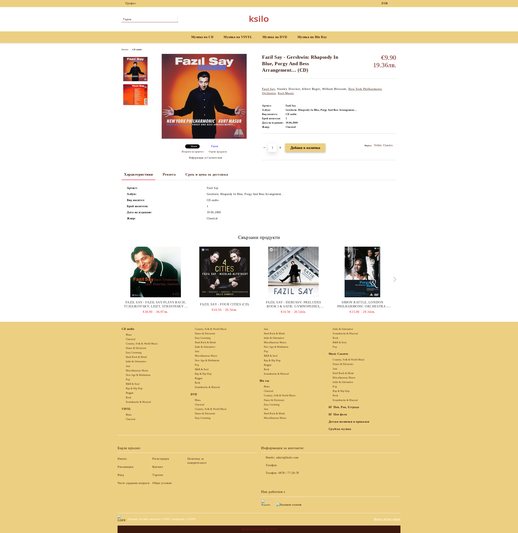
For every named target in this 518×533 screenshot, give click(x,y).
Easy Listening (133, 352)
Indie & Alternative (136, 361)
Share (194, 146)
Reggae (130, 392)
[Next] (393, 279)
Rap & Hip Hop (134, 388)
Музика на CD (202, 37)
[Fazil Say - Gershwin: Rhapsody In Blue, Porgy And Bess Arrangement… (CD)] (204, 137)
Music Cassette (338, 353)
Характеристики (138, 174)
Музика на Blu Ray (312, 37)
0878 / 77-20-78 (288, 472)
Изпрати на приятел (193, 151)
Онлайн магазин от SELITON (259, 529)
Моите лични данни (387, 519)
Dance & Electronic (136, 348)
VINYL (126, 408)
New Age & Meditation (138, 375)
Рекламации (126, 466)
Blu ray (265, 380)
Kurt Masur (286, 93)
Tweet (214, 146)
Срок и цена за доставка (206, 174)
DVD (194, 394)
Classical (130, 339)
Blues (129, 334)
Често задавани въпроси (134, 483)
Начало (125, 49)
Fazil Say (268, 89)
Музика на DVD (274, 37)
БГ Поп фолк (338, 414)
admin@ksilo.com (287, 457)
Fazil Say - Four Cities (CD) (224, 304)
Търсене (157, 475)
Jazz (128, 366)
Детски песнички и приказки (349, 421)
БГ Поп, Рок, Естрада (344, 407)
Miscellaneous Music (137, 370)
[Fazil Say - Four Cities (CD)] (224, 272)
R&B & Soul (132, 384)
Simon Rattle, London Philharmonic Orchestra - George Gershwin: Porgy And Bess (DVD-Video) (362, 304)
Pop (128, 379)
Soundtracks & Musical (138, 402)
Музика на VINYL (238, 37)
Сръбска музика (340, 429)
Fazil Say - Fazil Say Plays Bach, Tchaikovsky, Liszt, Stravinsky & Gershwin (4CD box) (155, 304)
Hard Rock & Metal (136, 357)
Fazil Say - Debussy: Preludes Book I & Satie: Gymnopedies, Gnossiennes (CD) (293, 304)
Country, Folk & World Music (142, 343)
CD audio (137, 49)
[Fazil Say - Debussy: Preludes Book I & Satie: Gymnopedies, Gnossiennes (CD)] (293, 272)
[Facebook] (394, 3)
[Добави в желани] (270, 140)
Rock (128, 397)
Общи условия (162, 483)
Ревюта (169, 174)
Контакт (157, 466)
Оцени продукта (218, 151)
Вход (121, 475)
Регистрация (160, 458)
